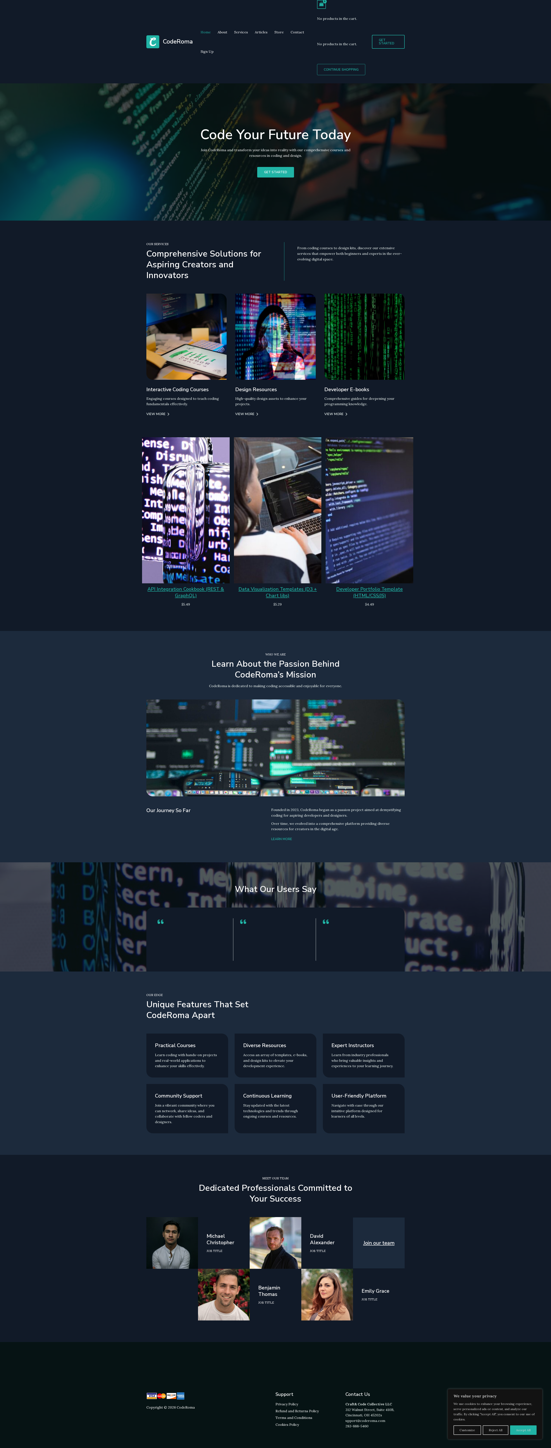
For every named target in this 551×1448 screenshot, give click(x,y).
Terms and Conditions (294, 1417)
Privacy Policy (287, 1404)
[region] (495, 1414)
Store (279, 32)
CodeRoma (178, 41)
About (222, 32)
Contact (297, 32)
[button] (388, 42)
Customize (467, 1430)
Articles (261, 32)
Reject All (495, 1430)
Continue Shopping (341, 69)
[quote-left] (160, 921)
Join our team (379, 1242)
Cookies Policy (287, 1424)
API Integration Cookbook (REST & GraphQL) (185, 592)
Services (241, 32)
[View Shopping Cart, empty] (321, 4)
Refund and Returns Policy (297, 1411)
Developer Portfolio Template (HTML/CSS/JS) (369, 592)
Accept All (523, 1430)
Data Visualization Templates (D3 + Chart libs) (277, 592)
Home (206, 32)
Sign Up (207, 51)
